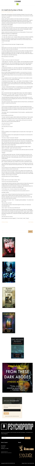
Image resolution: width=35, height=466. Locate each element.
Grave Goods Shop (30, 463)
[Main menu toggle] (17, 4)
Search (30, 231)
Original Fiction (24, 463)
